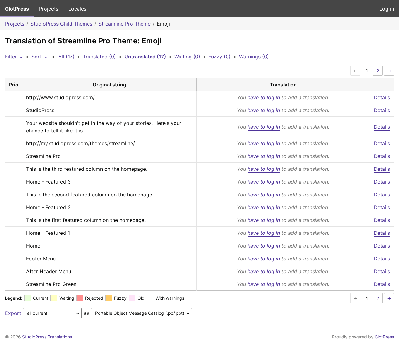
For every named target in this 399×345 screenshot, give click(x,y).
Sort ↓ (39, 56)
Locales (77, 9)
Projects (48, 9)
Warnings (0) (254, 56)
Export (13, 313)
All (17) (66, 56)
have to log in (264, 97)
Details (382, 97)
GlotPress (17, 9)
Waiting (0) (187, 56)
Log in (386, 9)
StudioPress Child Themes (61, 24)
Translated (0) (99, 56)
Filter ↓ (14, 56)
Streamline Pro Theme (125, 24)
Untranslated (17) (145, 56)
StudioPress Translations (47, 336)
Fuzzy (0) (220, 56)
